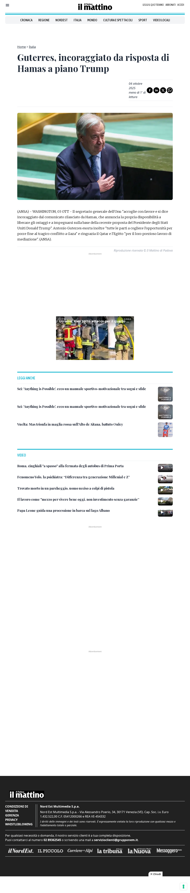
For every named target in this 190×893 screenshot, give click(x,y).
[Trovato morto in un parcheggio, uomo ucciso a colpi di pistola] (165, 490)
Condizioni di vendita (16, 808)
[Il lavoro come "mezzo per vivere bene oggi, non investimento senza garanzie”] (165, 501)
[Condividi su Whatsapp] (170, 90)
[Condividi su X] (163, 90)
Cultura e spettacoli (117, 20)
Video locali (161, 20)
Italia (77, 20)
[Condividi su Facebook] (150, 90)
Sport (142, 20)
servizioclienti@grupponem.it (116, 840)
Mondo (92, 20)
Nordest (61, 20)
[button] (95, 338)
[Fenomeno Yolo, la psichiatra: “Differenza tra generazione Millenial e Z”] (165, 479)
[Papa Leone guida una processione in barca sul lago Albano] (165, 512)
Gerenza (12, 815)
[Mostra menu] (7, 5)
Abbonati (171, 4)
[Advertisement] (95, 32)
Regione (44, 20)
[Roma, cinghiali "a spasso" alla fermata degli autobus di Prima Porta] (165, 468)
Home (21, 47)
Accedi (180, 4)
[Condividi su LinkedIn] (156, 90)
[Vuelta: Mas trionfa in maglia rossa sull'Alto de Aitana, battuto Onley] (165, 429)
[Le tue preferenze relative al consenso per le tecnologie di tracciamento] (183, 886)
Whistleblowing (19, 824)
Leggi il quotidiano (153, 4)
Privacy (11, 820)
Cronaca (26, 20)
